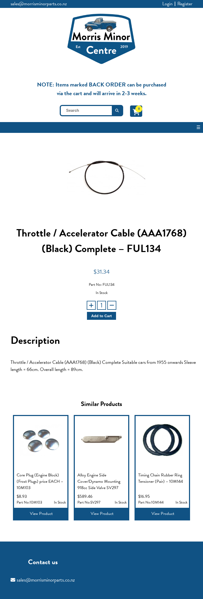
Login (167, 3)
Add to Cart (101, 316)
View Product (41, 513)
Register (184, 3)
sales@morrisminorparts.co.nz (39, 3)
